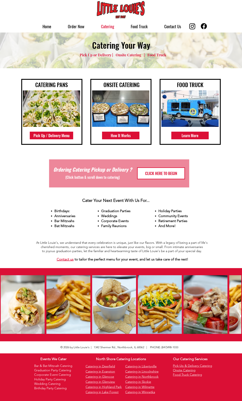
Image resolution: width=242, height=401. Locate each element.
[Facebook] (204, 26)
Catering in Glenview (100, 382)
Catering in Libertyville (141, 366)
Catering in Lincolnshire (142, 371)
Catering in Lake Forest (102, 392)
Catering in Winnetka (140, 392)
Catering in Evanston (100, 371)
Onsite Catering (184, 370)
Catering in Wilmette (139, 387)
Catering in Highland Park (104, 387)
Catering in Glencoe (100, 377)
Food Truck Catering (187, 375)
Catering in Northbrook (142, 377)
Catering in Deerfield (100, 366)
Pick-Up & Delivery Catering (192, 366)
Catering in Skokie (138, 382)
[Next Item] (235, 304)
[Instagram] (192, 26)
